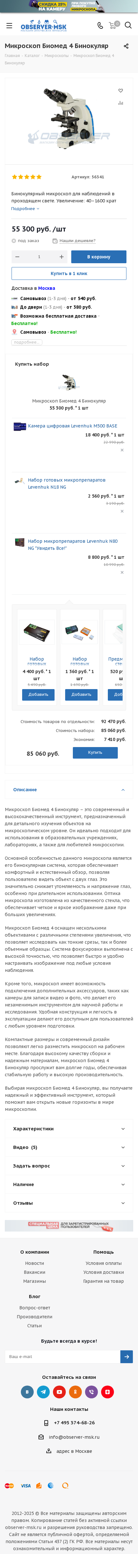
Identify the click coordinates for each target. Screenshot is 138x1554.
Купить (95, 752)
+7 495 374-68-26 (74, 1423)
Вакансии (34, 1272)
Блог (34, 1296)
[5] (39, 177)
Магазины (34, 1281)
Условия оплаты (104, 1263)
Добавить (38, 694)
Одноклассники (75, 1392)
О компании (34, 1252)
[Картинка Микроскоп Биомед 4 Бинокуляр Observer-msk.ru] (69, 118)
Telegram (43, 1392)
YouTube (59, 1392)
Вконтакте (27, 1392)
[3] (27, 177)
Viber (91, 1392)
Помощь (103, 1252)
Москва (46, 288)
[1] (15, 177)
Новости (34, 1263)
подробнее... (26, 342)
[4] (33, 177)
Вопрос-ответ (34, 1308)
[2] (21, 177)
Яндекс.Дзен (107, 1392)
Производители (34, 1317)
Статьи (34, 1326)
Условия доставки (103, 1272)
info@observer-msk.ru (74, 1437)
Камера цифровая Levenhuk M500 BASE (72, 426)
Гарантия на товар (103, 1281)
